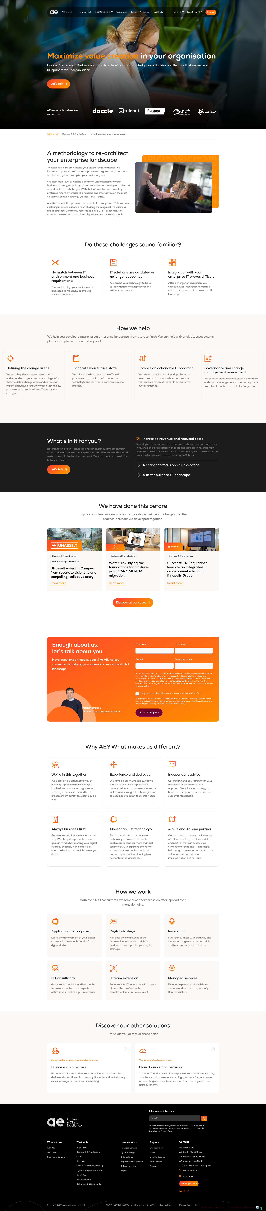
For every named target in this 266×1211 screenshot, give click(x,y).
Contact (210, 12)
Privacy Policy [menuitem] (185, 1205)
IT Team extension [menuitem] (128, 1166)
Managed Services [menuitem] (129, 1148)
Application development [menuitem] (132, 1162)
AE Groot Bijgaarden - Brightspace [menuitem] (195, 1166)
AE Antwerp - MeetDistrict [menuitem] (191, 1161)
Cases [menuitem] (152, 1153)
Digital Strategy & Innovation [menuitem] (89, 1170)
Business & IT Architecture (74, 134)
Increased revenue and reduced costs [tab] (173, 439)
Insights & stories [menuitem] (157, 1157)
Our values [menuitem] (52, 1153)
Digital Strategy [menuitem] (128, 1153)
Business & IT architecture (64, 556)
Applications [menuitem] (82, 1148)
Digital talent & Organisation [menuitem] (89, 1184)
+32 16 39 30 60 (190, 1171)
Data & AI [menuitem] (80, 1161)
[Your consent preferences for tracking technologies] (261, 1208)
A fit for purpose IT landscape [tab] (166, 475)
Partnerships (122, 12)
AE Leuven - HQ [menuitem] (186, 1148)
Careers (178, 12)
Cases (134, 12)
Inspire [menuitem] (123, 1171)
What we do (68, 12)
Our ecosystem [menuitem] (156, 1148)
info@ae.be (188, 1176)
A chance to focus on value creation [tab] (171, 465)
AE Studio (158, 12)
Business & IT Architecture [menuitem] (88, 1152)
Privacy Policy (179, 704)
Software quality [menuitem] (83, 1180)
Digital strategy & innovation (65, 562)
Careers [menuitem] (153, 1166)
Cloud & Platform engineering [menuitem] (89, 1166)
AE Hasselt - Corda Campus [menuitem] (192, 1157)
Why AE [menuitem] (51, 1148)
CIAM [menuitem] (79, 1157)
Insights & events (103, 12)
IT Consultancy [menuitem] (127, 1157)
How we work (85, 12)
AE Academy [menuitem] (156, 1162)
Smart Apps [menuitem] (81, 1175)
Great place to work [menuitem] (56, 1157)
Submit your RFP (194, 12)
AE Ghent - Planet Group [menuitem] (190, 1152)
